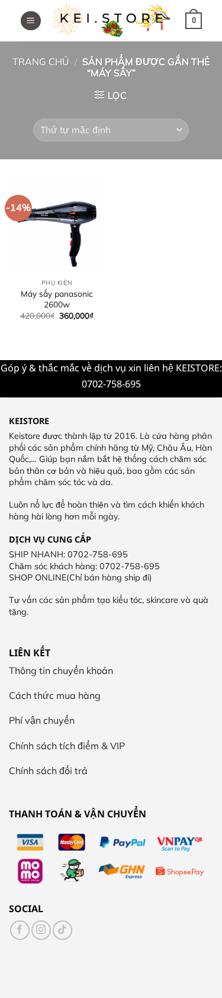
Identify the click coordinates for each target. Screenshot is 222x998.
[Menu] (30, 21)
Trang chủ (40, 62)
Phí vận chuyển (42, 720)
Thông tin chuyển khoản (61, 670)
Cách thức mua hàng (55, 695)
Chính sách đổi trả (48, 770)
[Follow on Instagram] (41, 930)
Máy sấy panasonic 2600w (57, 298)
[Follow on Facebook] (20, 930)
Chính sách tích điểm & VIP (67, 746)
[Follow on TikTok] (62, 930)
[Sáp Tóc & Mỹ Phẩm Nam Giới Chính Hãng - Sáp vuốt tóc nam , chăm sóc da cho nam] (111, 21)
